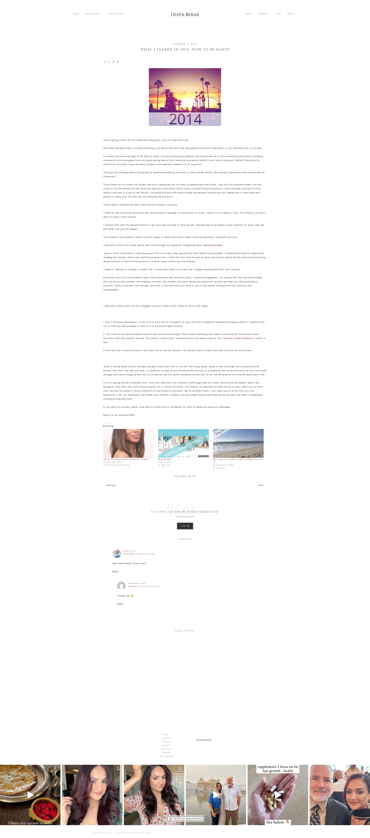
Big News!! (165, 459)
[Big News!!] (184, 443)
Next (261, 485)
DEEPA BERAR (185, 14)
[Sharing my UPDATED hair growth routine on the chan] (154, 795)
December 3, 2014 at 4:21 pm (139, 554)
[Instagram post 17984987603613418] (340, 795)
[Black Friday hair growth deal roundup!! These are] (92, 795)
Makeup (166, 752)
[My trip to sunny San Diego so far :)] (239, 443)
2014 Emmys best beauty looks (126, 459)
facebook (176, 407)
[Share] (105, 61)
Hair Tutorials (166, 756)
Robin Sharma (244, 338)
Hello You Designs (140, 833)
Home (184, 526)
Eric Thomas (225, 338)
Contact (166, 738)
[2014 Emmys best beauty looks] (129, 443)
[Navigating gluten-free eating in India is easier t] (30, 795)
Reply (115, 571)
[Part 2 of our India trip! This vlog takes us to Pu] (216, 795)
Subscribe (166, 742)
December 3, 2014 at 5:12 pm (143, 586)
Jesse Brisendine (212, 245)
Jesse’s (203, 338)
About (166, 734)
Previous (111, 485)
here (148, 407)
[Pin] (113, 61)
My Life (192, 476)
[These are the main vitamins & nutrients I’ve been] (278, 795)
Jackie (127, 551)
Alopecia (166, 745)
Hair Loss (166, 749)
